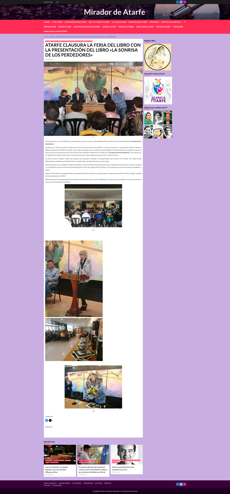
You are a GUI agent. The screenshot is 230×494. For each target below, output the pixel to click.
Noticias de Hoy (79, 41)
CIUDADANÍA (178, 27)
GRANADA (67, 460)
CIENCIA (81, 460)
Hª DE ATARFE (57, 22)
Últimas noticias (88, 41)
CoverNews (124, 491)
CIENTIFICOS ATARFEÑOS (171, 22)
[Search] (185, 22)
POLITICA (47, 485)
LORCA (47, 462)
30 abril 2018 (50, 59)
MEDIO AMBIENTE (50, 483)
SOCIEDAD (115, 462)
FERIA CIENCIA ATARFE (145, 27)
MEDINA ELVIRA (50, 27)
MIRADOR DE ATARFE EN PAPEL (56, 31)
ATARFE (47, 22)
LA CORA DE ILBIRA (119, 22)
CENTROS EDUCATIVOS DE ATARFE (86, 27)
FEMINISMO (154, 22)
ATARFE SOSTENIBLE (126, 27)
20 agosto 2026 (50, 474)
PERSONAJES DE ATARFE (138, 22)
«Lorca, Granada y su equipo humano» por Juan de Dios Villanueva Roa (56, 469)
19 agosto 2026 (116, 472)
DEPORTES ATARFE (163, 27)
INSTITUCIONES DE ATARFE (99, 22)
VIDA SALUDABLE (83, 462)
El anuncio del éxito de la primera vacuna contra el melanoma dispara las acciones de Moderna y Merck (93, 469)
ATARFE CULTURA (109, 27)
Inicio (57, 2)
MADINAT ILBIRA (64, 27)
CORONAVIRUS (88, 483)
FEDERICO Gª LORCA (59, 460)
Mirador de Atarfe (114, 11)
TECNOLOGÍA (57, 485)
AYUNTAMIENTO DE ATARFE (75, 22)
